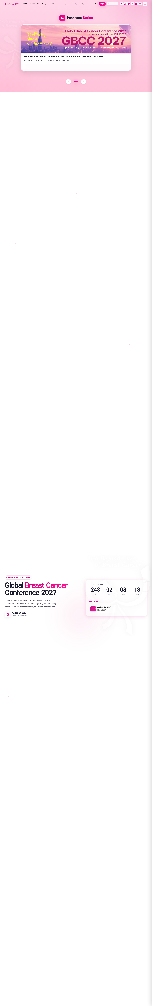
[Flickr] (140, 3)
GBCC (25, 4)
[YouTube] (121, 3)
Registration (67, 4)
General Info (92, 4)
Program (45, 4)
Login (102, 4)
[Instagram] (125, 3)
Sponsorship (79, 4)
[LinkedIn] (136, 3)
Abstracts (55, 4)
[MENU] (145, 4)
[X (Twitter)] (132, 3)
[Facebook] (128, 3)
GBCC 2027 (34, 4)
